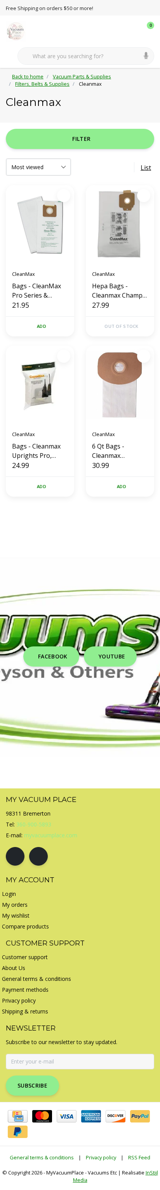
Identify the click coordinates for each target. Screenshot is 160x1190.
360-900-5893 (33, 824)
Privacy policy (101, 1157)
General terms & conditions (42, 1157)
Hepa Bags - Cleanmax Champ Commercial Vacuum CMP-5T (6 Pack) (120, 291)
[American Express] (91, 1116)
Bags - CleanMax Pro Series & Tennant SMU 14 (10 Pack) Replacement (36, 291)
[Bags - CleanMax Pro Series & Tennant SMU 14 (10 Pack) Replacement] (40, 224)
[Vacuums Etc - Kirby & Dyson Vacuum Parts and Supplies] (20, 30)
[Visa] (67, 1116)
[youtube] (38, 856)
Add (41, 326)
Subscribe (32, 1085)
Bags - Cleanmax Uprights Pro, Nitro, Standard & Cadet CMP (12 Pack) (37, 451)
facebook (53, 656)
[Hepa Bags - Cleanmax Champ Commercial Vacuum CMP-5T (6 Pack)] (120, 224)
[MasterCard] (42, 1116)
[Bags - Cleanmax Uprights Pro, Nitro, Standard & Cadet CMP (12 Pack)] (40, 385)
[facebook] (15, 856)
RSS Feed (139, 1157)
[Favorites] (132, 31)
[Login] (117, 31)
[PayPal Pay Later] (18, 1132)
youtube (112, 656)
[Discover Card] (115, 1116)
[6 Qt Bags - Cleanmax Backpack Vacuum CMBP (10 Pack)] (120, 385)
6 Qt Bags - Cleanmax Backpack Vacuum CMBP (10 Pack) (118, 451)
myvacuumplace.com (50, 835)
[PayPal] (140, 1116)
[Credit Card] (18, 1116)
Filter (81, 138)
